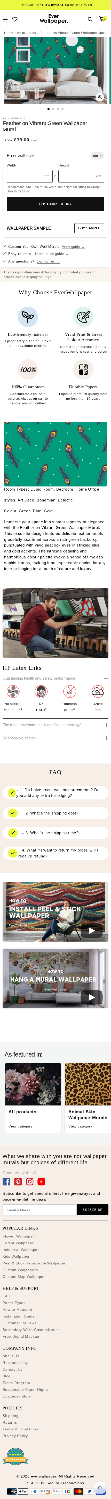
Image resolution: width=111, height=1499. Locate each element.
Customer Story (17, 1396)
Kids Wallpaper (16, 1256)
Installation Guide (19, 1316)
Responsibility (15, 1362)
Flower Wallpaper (18, 1236)
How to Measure (17, 1309)
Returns (10, 1422)
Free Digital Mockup (21, 1336)
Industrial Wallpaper (21, 1250)
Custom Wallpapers (20, 1270)
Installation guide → (52, 254)
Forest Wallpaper (18, 1243)
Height (63, 165)
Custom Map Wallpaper (24, 1277)
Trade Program (16, 1383)
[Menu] (5, 19)
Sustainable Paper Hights (26, 1389)
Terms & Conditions (20, 1429)
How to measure (18, 191)
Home (8, 33)
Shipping (10, 1416)
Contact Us (13, 1369)
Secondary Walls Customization (31, 1330)
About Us (11, 1356)
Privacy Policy (15, 1436)
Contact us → (48, 261)
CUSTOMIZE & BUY (55, 204)
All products (26, 33)
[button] (55, 912)
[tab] (48, 109)
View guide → (73, 247)
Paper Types (14, 1303)
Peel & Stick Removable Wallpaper (34, 1263)
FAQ (6, 1296)
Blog (7, 1376)
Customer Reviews (20, 1323)
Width (11, 165)
